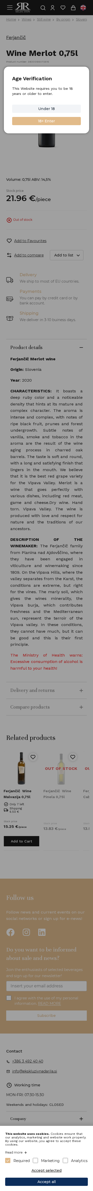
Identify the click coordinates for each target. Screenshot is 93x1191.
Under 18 (46, 108)
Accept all (46, 1181)
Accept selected (47, 1170)
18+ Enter (46, 121)
